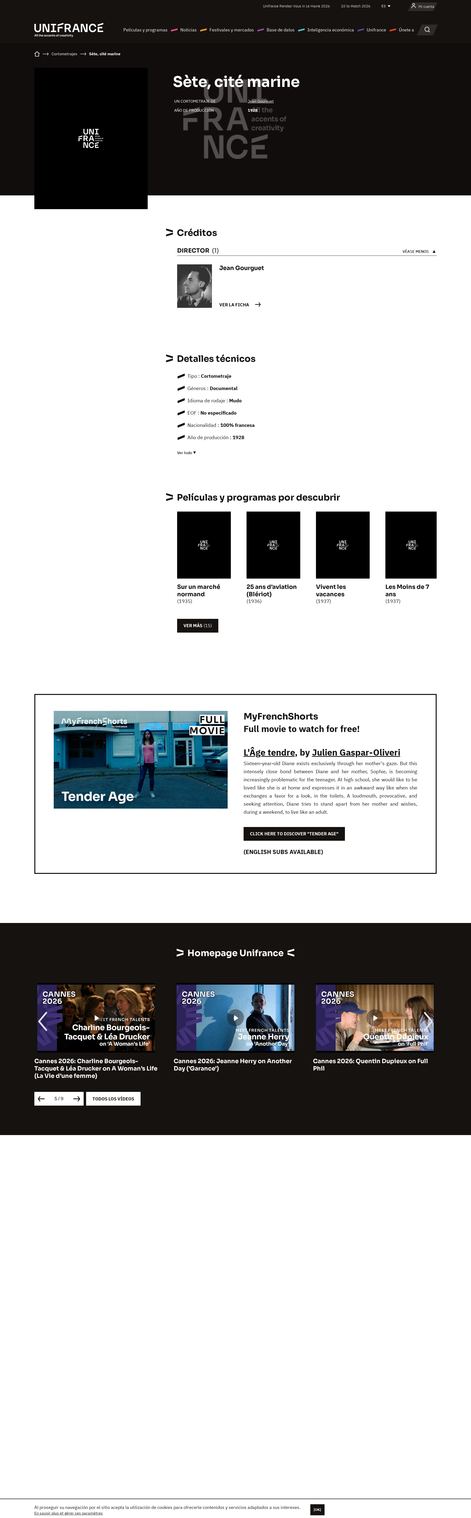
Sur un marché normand (198, 590)
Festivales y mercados (231, 30)
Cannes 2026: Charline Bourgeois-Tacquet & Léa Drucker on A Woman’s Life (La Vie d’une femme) (95, 1068)
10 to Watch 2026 (355, 6)
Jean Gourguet (261, 101)
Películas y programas (145, 30)
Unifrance (376, 30)
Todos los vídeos (113, 1099)
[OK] (317, 1509)
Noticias (188, 30)
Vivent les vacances (331, 590)
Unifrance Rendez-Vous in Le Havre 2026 (296, 6)
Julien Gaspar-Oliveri (356, 752)
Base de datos (281, 30)
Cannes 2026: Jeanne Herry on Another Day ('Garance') (233, 1064)
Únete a (406, 30)
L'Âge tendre (269, 752)
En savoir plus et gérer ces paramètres (68, 1513)
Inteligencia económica (330, 30)
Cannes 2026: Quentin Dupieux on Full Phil (370, 1064)
